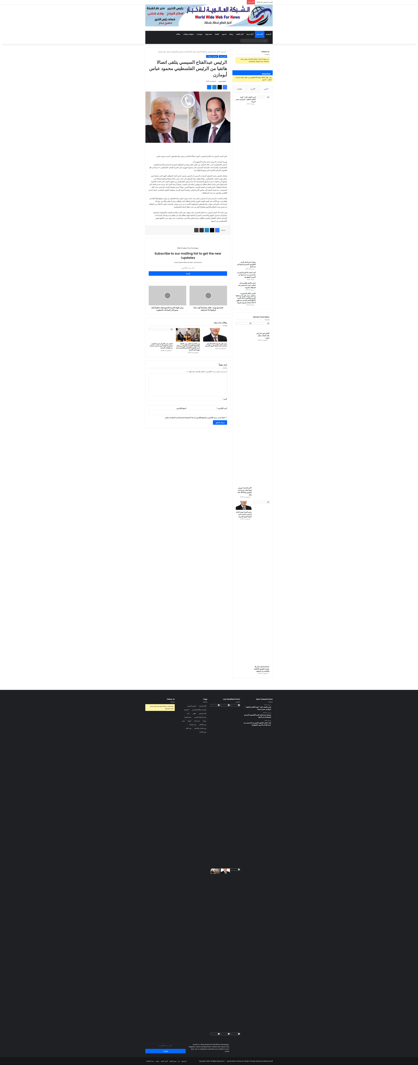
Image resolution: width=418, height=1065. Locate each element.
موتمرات (199, 34)
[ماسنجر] (209, 87)
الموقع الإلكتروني (181, 408)
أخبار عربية (250, 34)
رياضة (231, 34)
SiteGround (267, 1061)
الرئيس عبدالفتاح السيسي (199, 709)
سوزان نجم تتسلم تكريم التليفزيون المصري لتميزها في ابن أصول (246, 264)
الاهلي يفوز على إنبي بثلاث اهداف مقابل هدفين (262, 335)
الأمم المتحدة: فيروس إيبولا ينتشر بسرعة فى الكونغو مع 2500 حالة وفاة (245, 491)
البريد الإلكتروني (222, 408)
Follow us (171, 699)
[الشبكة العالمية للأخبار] (209, 15)
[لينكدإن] (214, 87)
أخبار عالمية (240, 34)
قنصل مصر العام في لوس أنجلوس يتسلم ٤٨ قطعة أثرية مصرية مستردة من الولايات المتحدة (161, 346)
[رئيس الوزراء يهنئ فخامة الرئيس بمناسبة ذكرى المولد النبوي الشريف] (215, 335)
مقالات (178, 34)
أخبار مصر (259, 34)
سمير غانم (197, 721)
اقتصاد (217, 34)
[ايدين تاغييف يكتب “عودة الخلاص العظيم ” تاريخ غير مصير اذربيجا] (263, 177)
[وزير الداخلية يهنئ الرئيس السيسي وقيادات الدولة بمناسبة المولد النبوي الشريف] (225, 1035)
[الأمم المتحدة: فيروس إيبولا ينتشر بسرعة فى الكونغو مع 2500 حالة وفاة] (244, 404)
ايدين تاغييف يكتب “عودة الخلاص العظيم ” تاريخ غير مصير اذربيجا (246, 99)
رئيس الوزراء (187, 717)
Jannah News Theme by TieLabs (238, 1061)
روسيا (204, 721)
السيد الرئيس (202, 713)
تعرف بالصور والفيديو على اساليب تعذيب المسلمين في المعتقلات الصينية (247, 285)
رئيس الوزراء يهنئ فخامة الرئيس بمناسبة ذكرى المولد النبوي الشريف (216, 345)
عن (179, 1061)
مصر (183, 721)
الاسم (225, 399)
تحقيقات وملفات (188, 34)
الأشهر (266, 89)
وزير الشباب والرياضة (200, 728)
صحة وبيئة (208, 34)
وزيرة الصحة (202, 732)
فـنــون (224, 34)
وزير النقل (188, 728)
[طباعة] (196, 230)
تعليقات (239, 89)
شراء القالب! (150, 1061)
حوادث (157, 1061)
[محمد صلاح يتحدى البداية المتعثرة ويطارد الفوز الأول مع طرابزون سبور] (235, 706)
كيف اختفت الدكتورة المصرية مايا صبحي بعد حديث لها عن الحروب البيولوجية (246, 274)
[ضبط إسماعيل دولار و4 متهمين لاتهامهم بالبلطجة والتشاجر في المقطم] (261, 582)
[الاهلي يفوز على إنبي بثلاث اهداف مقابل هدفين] (261, 326)
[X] (219, 87)
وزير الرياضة (192, 724)
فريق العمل (172, 1061)
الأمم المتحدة (202, 706)
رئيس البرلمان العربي (200, 717)
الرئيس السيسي (191, 706)
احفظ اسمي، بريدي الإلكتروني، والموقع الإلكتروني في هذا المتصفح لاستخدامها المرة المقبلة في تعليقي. (194, 417)
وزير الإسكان (202, 724)
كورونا (189, 721)
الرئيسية (268, 34)
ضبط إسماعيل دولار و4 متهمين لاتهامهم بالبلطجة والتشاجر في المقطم (261, 668)
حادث (188, 713)
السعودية (186, 709)
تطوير (194, 713)
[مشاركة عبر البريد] (201, 230)
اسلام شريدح (222, 81)
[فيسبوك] (225, 87)
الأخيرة (253, 89)
